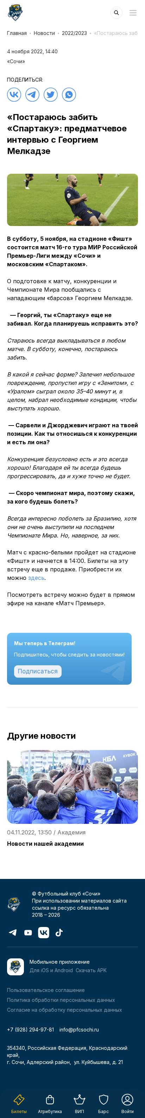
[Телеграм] (32, 95)
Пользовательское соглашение (46, 990)
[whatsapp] (69, 95)
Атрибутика (50, 1111)
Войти (127, 1111)
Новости (44, 33)
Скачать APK (91, 970)
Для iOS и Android (51, 970)
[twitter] (51, 95)
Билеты (19, 1111)
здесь (36, 577)
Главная (17, 33)
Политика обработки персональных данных (61, 1000)
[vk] (14, 95)
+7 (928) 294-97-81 (30, 1030)
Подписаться (38, 671)
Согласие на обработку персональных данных (64, 1010)
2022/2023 (74, 33)
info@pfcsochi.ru (79, 1030)
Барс (103, 1111)
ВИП (79, 1111)
